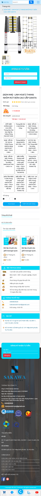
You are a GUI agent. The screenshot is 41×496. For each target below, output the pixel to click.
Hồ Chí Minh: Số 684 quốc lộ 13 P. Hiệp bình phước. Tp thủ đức (21, 329)
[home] (5, 2)
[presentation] (3, 263)
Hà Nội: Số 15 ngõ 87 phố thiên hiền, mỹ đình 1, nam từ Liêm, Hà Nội (20, 322)
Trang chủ (6, 6)
